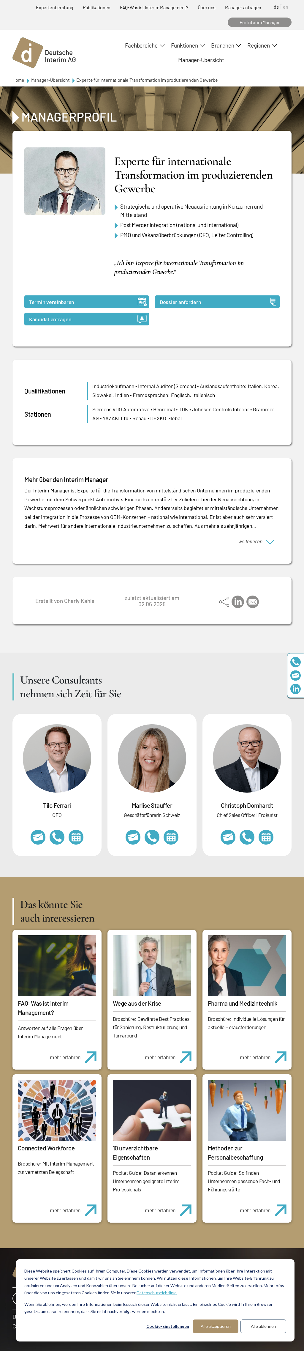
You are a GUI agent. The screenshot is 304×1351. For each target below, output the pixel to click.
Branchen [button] (222, 45)
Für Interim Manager (260, 22)
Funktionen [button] (184, 45)
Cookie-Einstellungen (167, 1326)
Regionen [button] (258, 45)
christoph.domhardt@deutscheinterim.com (228, 837)
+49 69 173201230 (295, 662)
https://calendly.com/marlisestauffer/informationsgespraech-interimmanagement (171, 837)
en (285, 7)
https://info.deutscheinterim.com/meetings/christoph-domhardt (266, 837)
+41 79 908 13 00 (152, 837)
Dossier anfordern (180, 302)
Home (18, 80)
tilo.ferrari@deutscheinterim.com (38, 837)
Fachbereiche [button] (141, 45)
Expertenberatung (54, 7)
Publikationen (96, 7)
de (276, 7)
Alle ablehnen (263, 1326)
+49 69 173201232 (247, 837)
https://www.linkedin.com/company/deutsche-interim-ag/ (295, 689)
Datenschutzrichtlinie (157, 1292)
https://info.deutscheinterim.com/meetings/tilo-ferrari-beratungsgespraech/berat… (76, 837)
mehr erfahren (65, 1057)
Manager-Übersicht (201, 59)
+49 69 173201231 (57, 837)
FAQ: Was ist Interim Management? (154, 7)
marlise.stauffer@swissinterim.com (133, 837)
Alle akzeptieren (216, 1326)
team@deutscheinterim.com (295, 675)
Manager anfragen (243, 7)
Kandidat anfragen (50, 319)
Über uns (207, 7)
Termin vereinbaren (51, 302)
